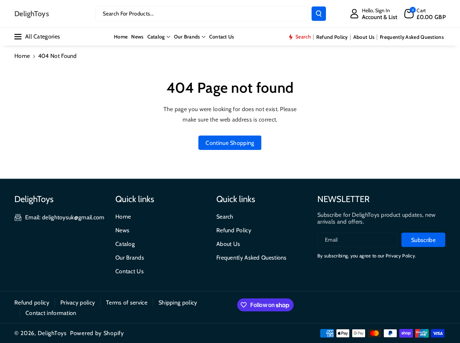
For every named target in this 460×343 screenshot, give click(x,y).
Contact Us (129, 271)
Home (22, 55)
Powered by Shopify (97, 333)
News (122, 230)
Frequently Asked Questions (251, 257)
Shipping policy (177, 302)
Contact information (51, 313)
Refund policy (31, 302)
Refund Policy (233, 230)
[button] (425, 14)
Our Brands (187, 36)
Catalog (156, 36)
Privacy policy (77, 302)
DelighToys (52, 333)
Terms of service (126, 302)
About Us (228, 244)
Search (225, 216)
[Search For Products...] (319, 13)
